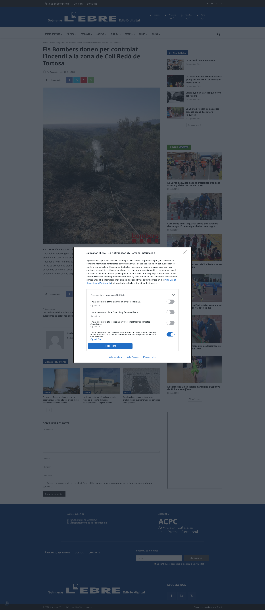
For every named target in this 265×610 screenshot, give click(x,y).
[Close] (185, 253)
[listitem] (132, 294)
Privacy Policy (150, 357)
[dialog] (132, 305)
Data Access (132, 357)
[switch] (171, 302)
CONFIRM (110, 346)
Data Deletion (115, 357)
